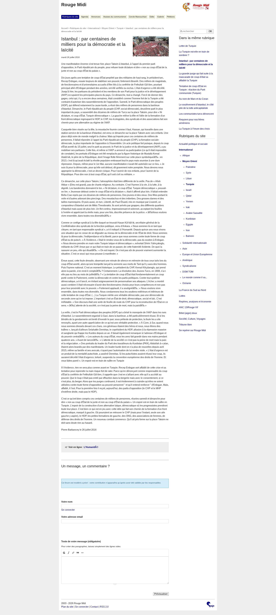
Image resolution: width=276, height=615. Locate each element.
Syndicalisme (189, 266)
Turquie (120, 28)
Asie (184, 248)
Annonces (95, 17)
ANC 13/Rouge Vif (188, 307)
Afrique (186, 155)
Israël (188, 190)
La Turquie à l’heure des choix (194, 129)
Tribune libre (185, 324)
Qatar (188, 196)
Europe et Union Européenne (197, 254)
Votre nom (66, 502)
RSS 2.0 (104, 607)
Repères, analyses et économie (195, 301)
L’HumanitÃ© (91, 447)
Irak (188, 207)
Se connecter (68, 510)
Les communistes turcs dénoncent (196, 114)
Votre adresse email (72, 517)
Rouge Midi (73, 4)
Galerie (160, 17)
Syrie (188, 173)
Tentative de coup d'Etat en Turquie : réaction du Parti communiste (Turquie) (192, 89)
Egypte (189, 224)
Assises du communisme (114, 17)
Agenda (84, 17)
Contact (94, 607)
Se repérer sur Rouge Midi (192, 330)
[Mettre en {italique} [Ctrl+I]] (68, 552)
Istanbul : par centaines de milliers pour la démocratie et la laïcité (196, 64)
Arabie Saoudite (194, 213)
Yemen (189, 201)
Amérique (187, 260)
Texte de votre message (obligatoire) (81, 541)
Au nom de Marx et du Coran (193, 99)
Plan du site (67, 607)
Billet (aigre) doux (188, 313)
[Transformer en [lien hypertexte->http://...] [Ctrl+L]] (73, 552)
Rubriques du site (70, 17)
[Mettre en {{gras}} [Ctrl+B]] (63, 552)
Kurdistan (191, 219)
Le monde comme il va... (194, 277)
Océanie (186, 283)
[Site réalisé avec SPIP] (210, 605)
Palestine (190, 167)
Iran (188, 230)
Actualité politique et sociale (193, 144)
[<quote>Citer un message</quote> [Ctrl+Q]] (77, 552)
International (94, 28)
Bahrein (190, 236)
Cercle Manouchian (138, 17)
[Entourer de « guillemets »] (82, 552)
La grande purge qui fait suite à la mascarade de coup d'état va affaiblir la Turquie (196, 77)
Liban (189, 178)
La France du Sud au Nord (192, 290)
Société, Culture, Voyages (192, 319)
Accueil (64, 28)
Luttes (182, 296)
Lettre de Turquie (187, 46)
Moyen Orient (108, 28)
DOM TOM (187, 271)
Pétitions (171, 17)
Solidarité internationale (194, 243)
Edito (152, 17)
